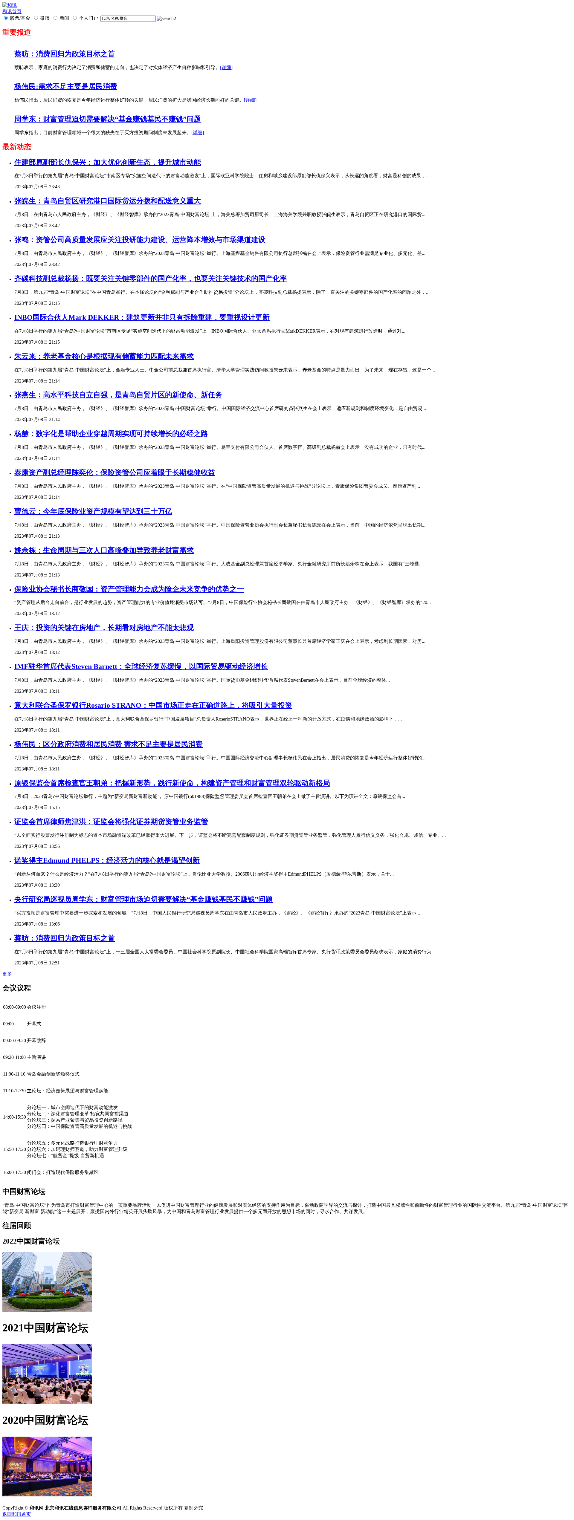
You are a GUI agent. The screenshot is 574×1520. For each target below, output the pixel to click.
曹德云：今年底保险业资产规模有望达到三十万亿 (93, 511)
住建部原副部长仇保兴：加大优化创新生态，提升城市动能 (107, 162)
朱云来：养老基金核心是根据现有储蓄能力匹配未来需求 (104, 356)
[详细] (226, 67)
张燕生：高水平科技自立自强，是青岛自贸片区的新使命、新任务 (118, 395)
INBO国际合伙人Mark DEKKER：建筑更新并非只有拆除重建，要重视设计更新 (142, 317)
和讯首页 (12, 11)
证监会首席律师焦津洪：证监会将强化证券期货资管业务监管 (111, 821)
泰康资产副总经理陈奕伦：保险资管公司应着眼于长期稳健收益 (114, 472)
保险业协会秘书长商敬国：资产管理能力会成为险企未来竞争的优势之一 (129, 589)
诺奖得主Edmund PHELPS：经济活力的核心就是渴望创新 (107, 860)
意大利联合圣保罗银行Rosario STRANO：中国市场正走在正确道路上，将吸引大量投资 (153, 705)
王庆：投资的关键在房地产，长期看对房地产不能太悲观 (104, 627)
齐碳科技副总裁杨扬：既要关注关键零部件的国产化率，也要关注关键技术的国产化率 (150, 278)
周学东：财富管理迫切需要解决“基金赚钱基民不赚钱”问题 (107, 119)
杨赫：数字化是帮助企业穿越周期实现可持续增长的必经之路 (111, 434)
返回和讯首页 (16, 1514)
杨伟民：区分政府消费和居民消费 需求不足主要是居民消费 (108, 744)
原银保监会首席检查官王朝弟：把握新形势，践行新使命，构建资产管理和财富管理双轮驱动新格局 (172, 783)
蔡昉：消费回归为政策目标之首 (64, 54)
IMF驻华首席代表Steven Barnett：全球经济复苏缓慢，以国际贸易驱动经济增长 (141, 666)
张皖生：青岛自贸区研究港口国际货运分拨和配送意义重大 (107, 201)
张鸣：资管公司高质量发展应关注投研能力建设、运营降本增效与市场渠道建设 (139, 240)
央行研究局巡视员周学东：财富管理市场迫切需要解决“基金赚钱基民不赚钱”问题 (143, 899)
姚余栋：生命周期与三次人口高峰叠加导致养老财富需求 (104, 550)
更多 (7, 973)
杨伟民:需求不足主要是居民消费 (65, 86)
